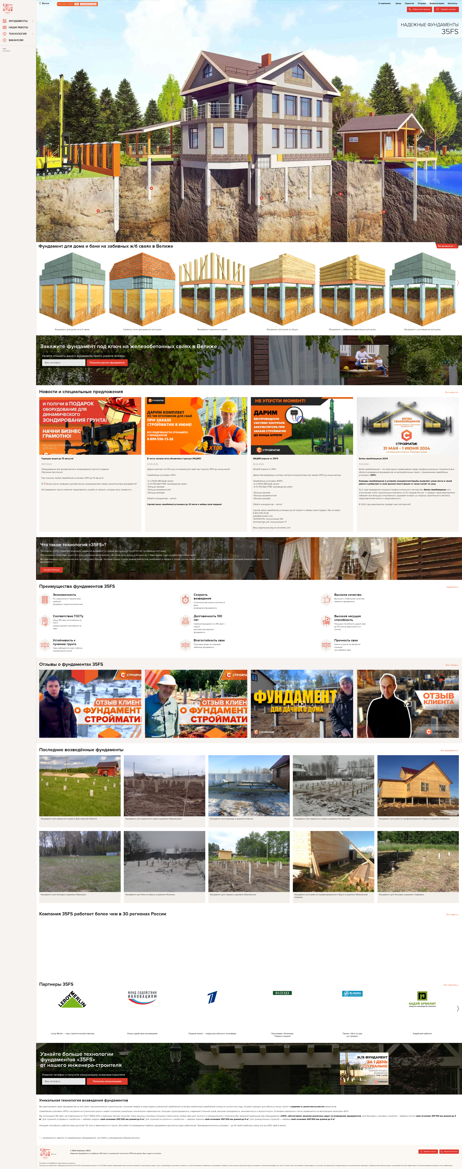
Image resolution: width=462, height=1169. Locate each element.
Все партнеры (450, 985)
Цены (398, 3)
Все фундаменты (449, 750)
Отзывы (422, 3)
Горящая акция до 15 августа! (57, 458)
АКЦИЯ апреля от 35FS (265, 458)
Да (77, 4)
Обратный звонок (451, 1151)
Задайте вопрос (430, 1151)
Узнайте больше (52, 570)
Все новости (451, 392)
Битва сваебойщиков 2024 (373, 458)
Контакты (452, 3)
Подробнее (451, 587)
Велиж (45, 3)
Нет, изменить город (88, 4)
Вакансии (16, 40)
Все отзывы (451, 665)
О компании (384, 3)
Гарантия (409, 3)
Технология (18, 33)
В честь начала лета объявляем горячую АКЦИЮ (174, 458)
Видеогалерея (437, 3)
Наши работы (18, 27)
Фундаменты (18, 21)
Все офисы (451, 914)
